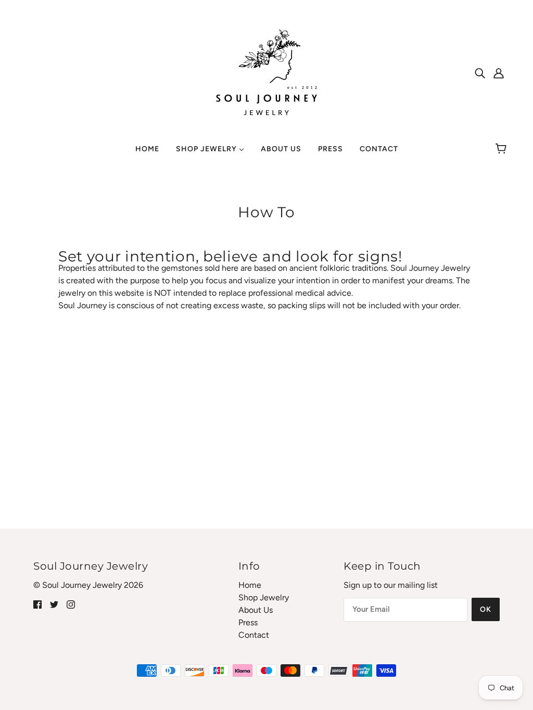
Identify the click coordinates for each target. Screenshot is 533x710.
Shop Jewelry (263, 597)
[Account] (498, 72)
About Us (255, 610)
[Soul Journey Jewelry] (266, 72)
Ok (485, 609)
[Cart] (502, 149)
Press (248, 622)
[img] (480, 72)
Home (249, 585)
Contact (253, 635)
